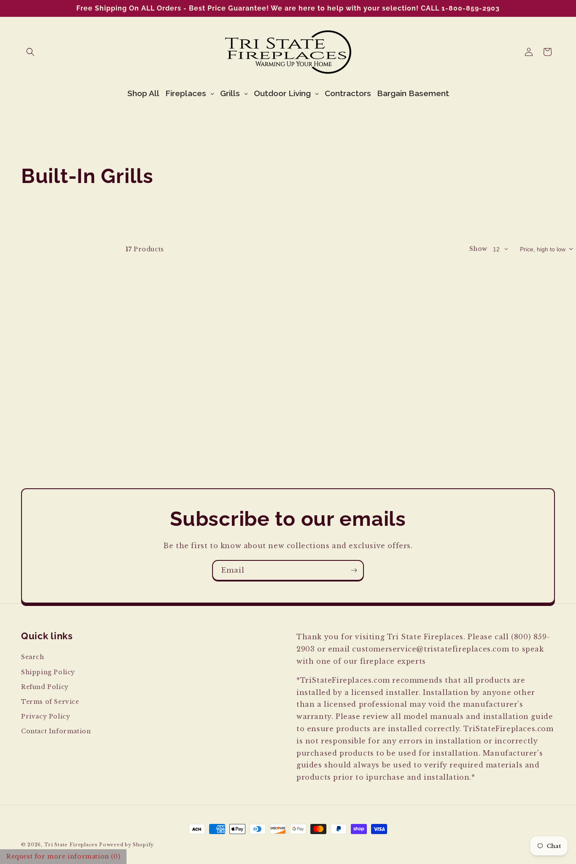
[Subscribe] (354, 570)
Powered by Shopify (126, 845)
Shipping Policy (48, 672)
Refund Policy (45, 687)
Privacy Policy (45, 716)
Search (32, 657)
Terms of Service (50, 701)
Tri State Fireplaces (71, 845)
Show (478, 249)
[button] (30, 52)
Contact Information (56, 731)
